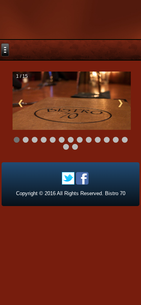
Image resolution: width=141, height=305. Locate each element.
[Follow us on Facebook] (82, 178)
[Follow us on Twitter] (68, 178)
